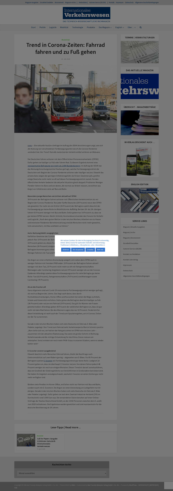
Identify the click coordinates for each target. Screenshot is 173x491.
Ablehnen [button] (66, 250)
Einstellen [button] (90, 250)
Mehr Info (100, 250)
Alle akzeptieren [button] (78, 250)
